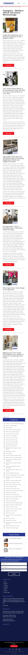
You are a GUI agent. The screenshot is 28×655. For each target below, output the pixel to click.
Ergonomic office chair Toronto (13, 525)
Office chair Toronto (18, 293)
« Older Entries (6, 417)
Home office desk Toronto (11, 506)
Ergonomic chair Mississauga (15, 108)
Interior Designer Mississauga (15, 241)
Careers (5, 589)
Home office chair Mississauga (9, 251)
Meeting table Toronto (11, 451)
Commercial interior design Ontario (10, 50)
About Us (6, 583)
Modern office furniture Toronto (10, 377)
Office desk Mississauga (12, 246)
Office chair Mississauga (14, 248)
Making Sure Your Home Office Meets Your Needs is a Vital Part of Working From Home (13, 355)
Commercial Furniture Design (12, 433)
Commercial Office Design (11, 439)
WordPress (14, 653)
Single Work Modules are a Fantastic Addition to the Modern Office (13, 36)
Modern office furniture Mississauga (15, 47)
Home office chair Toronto (9, 235)
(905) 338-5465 (9, 619)
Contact (5, 590)
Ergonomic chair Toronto (14, 316)
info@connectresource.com (9, 620)
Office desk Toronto (10, 513)
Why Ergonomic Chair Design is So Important (14, 289)
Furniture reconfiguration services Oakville (15, 475)
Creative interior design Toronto (16, 380)
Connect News (9, 453)
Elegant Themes (13, 651)
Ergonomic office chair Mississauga (15, 233)
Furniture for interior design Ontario (15, 99)
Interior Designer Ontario (14, 176)
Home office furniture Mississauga (14, 183)
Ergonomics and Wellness (11, 446)
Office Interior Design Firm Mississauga (11, 100)
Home (5, 581)
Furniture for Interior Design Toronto (11, 393)
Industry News (12, 236)
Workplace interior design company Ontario (12, 48)
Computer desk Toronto (14, 167)
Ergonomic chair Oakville (15, 103)
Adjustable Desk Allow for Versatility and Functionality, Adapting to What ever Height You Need (13, 159)
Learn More (5, 605)
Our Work (6, 587)
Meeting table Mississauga (13, 180)
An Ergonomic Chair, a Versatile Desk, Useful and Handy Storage (12, 228)
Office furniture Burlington (19, 113)
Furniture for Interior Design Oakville (15, 300)
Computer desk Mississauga (15, 172)
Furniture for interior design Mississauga (14, 423)
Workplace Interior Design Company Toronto (13, 189)
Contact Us (14, 646)
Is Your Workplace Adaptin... (15, 538)
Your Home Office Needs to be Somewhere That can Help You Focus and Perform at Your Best (14, 91)
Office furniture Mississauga (9, 116)
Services (5, 585)
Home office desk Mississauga (16, 243)
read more (8, 65)
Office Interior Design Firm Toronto (10, 295)
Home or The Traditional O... (15, 548)
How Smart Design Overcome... (16, 543)
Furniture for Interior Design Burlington (14, 502)
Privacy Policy (7, 592)
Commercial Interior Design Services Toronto (13, 115)
